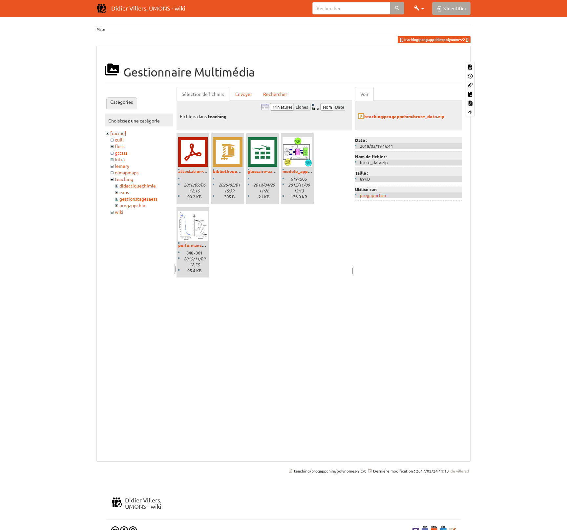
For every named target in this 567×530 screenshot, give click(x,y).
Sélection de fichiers (203, 94)
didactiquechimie (137, 185)
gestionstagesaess (138, 199)
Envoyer (243, 94)
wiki (119, 212)
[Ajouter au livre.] (470, 93)
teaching (124, 179)
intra (120, 159)
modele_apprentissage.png (310, 171)
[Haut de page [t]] (470, 111)
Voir (364, 94)
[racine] (118, 133)
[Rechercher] (397, 8)
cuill (119, 140)
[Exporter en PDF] (470, 103)
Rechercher (275, 94)
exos (124, 192)
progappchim (133, 205)
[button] (419, 8)
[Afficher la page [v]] (470, 66)
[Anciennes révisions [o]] (470, 75)
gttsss (121, 153)
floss (119, 146)
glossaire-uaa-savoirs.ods (273, 171)
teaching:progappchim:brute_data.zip (404, 116)
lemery (122, 166)
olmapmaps (126, 172)
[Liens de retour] (470, 84)
